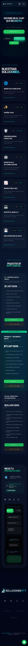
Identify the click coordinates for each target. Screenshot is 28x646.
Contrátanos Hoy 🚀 (14, 319)
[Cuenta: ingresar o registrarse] (23, 4)
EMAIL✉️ (18, 510)
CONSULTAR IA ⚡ (14, 31)
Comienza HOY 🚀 (14, 444)
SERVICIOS (7, 38)
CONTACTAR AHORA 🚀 (13, 559)
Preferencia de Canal (14, 506)
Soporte (14, 617)
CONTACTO (14, 42)
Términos (7, 611)
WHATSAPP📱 (10, 510)
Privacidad (20, 611)
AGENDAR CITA (19, 38)
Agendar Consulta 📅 (14, 324)
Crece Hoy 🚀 (14, 381)
